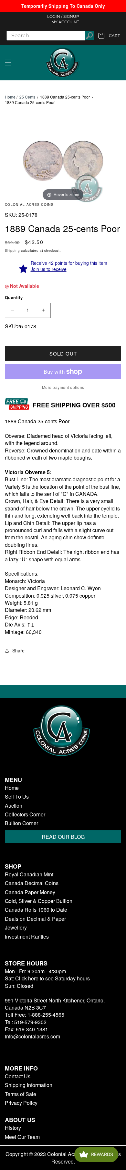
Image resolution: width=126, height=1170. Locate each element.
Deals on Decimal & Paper (35, 918)
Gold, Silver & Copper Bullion (38, 901)
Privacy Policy (21, 1102)
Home (10, 96)
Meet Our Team (22, 1137)
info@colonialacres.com (32, 1036)
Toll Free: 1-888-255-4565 (34, 1014)
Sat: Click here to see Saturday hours (47, 978)
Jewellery (16, 927)
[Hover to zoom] (63, 161)
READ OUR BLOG (63, 836)
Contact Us (17, 1076)
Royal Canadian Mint (29, 874)
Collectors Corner (25, 814)
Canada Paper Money (30, 892)
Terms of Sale (20, 1094)
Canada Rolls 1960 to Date (36, 909)
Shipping (12, 250)
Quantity (14, 297)
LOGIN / (54, 16)
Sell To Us (17, 796)
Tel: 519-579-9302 (26, 1022)
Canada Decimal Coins (31, 883)
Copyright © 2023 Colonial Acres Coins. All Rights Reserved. (63, 1158)
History (13, 1127)
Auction (13, 805)
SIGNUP (71, 16)
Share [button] (18, 650)
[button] (8, 62)
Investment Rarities (27, 936)
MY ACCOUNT (65, 21)
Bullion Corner (21, 823)
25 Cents (27, 96)
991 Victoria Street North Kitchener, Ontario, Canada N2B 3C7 (55, 1004)
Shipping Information (28, 1085)
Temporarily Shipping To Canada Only (63, 6)
